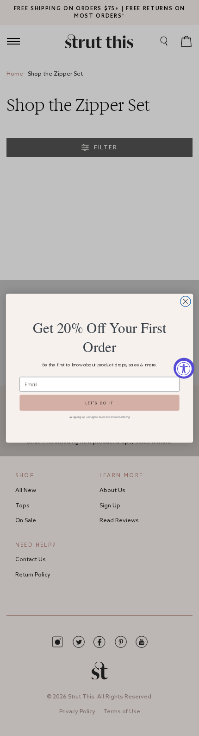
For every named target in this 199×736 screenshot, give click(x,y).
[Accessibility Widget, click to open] (184, 368)
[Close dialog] (185, 301)
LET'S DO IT (99, 403)
